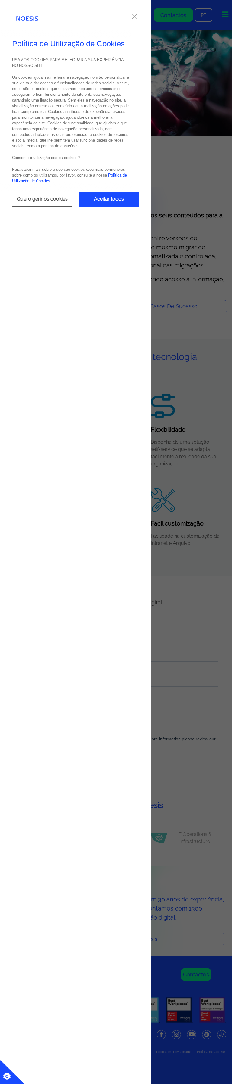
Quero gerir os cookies (42, 199)
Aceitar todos (109, 199)
